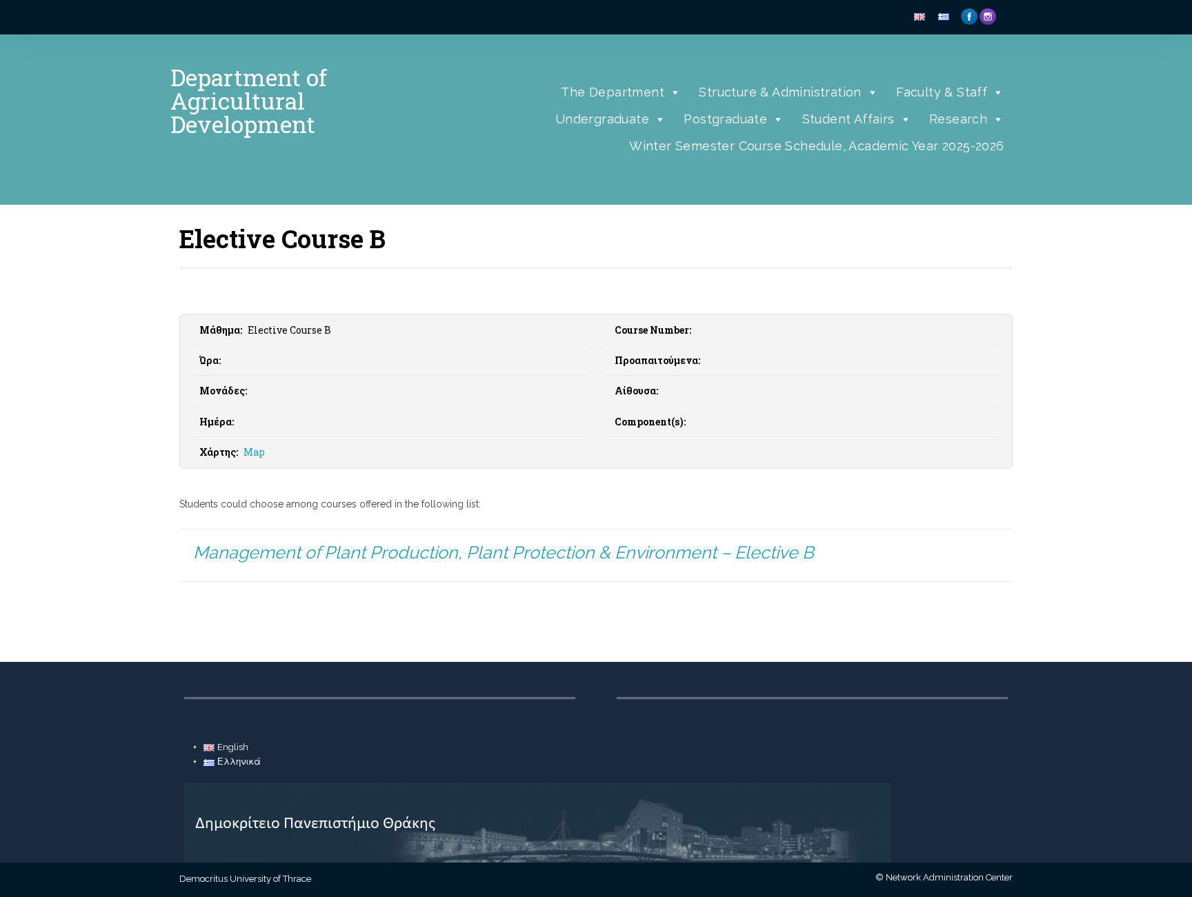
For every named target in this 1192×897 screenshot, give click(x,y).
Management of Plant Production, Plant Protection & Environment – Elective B (503, 552)
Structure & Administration (780, 92)
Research (958, 119)
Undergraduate (602, 119)
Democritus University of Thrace (245, 879)
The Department (612, 92)
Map (254, 451)
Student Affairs (848, 119)
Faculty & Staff (941, 92)
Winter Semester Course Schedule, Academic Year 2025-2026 (816, 146)
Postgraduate (725, 119)
